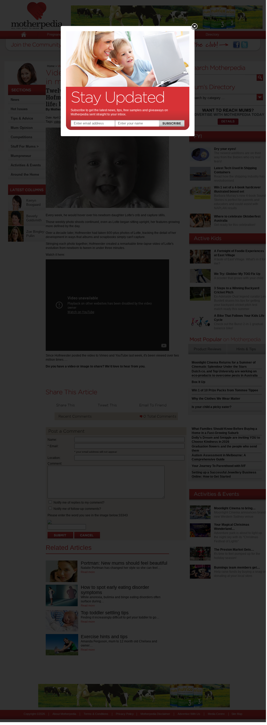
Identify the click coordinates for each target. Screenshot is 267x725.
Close (194, 27)
